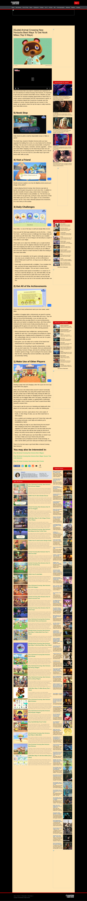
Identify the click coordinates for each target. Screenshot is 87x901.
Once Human (62, 338)
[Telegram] (23, 466)
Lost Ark (61, 258)
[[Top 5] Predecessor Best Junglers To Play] (67, 830)
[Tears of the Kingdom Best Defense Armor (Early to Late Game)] (67, 754)
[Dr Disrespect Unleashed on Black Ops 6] (67, 489)
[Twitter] (29, 466)
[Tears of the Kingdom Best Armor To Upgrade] (67, 800)
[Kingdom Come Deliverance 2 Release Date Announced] (67, 565)
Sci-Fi (46, 7)
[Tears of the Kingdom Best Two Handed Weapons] (67, 769)
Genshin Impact (63, 241)
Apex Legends (62, 223)
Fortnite (61, 236)
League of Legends (63, 249)
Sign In (76, 3)
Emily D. (16, 65)
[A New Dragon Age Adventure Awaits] (67, 602)
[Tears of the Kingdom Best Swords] (67, 777)
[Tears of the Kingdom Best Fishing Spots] (67, 792)
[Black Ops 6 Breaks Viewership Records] (67, 481)
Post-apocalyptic (61, 7)
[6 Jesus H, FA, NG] (67, 656)
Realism (73, 7)
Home (13, 7)
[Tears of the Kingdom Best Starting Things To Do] (67, 739)
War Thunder (62, 359)
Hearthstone (62, 245)
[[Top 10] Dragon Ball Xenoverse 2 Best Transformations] (67, 716)
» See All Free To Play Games (62, 267)
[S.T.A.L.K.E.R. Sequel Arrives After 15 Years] (67, 542)
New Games (18, 7)
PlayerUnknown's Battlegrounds (65, 346)
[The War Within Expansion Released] (67, 618)
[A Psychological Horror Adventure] (67, 534)
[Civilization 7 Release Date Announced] (67, 572)
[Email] (36, 466)
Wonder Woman (56, 162)
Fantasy (41, 7)
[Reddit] (33, 466)
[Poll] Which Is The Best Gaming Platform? (61, 96)
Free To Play (25, 7)
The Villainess (55, 112)
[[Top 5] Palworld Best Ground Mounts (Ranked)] (67, 823)
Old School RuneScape (64, 329)
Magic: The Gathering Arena (65, 262)
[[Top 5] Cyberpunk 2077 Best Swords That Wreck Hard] (67, 845)
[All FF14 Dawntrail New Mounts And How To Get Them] (67, 678)
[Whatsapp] (26, 466)
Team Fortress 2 (63, 355)
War (55, 7)
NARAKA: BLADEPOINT (64, 325)
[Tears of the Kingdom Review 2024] (67, 731)
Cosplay (78, 7)
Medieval (68, 7)
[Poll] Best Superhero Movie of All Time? (60, 129)
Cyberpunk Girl (56, 145)
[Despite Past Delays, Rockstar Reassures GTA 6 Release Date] (67, 580)
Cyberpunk (36, 7)
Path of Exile (62, 342)
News (31, 7)
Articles (50, 7)
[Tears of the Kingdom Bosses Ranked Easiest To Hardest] (67, 762)
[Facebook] (17, 466)
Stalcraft (61, 351)
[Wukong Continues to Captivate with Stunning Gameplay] (67, 610)
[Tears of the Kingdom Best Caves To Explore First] (67, 807)
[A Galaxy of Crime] (67, 625)
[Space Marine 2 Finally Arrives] (67, 527)
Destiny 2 (62, 333)
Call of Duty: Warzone (64, 228)
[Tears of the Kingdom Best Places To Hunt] (67, 785)
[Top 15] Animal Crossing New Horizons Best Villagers (29, 453)
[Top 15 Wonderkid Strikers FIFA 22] (67, 724)
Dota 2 (61, 254)
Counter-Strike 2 (63, 232)
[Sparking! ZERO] (67, 504)
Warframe (62, 364)
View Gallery (49, 132)
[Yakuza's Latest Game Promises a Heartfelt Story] (67, 519)
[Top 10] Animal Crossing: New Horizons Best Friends (29, 461)
